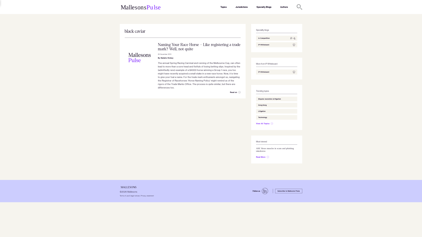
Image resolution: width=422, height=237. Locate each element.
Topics (223, 6)
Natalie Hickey (167, 58)
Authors (284, 6)
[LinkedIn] (265, 191)
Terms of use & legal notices (130, 196)
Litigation (262, 111)
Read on (233, 92)
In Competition (264, 38)
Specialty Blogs (263, 6)
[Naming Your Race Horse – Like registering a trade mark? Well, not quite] (139, 57)
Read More (261, 157)
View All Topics (263, 123)
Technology (262, 117)
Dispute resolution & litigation (269, 99)
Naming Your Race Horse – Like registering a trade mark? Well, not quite (199, 47)
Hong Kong (262, 105)
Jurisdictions (242, 6)
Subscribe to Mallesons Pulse (288, 191)
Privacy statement (147, 196)
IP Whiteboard (263, 45)
